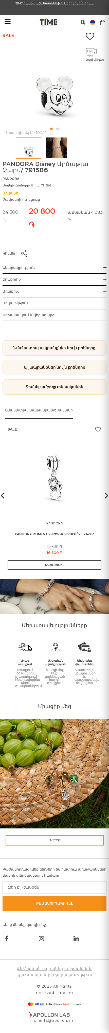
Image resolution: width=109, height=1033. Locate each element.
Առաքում (11, 291)
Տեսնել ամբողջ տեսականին (54, 386)
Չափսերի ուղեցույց (21, 199)
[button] (51, 128)
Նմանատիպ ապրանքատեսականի (39, 410)
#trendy (54, 840)
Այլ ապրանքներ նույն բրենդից (54, 367)
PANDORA (11, 179)
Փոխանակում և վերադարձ (29, 315)
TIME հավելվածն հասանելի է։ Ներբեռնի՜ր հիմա (54, 3)
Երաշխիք (12, 279)
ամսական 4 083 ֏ (85, 216)
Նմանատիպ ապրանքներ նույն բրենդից (54, 347)
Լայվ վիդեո (95, 59)
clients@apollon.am (54, 1020)
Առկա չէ (10, 193)
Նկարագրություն (19, 267)
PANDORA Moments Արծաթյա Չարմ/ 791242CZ (54, 534)
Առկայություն (15, 303)
